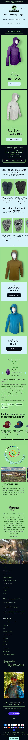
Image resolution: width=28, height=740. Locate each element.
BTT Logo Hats (6, 587)
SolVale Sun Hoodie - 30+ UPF (9, 580)
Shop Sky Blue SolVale (14, 348)
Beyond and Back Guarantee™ (9, 621)
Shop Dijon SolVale (14, 295)
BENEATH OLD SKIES (10, 484)
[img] (14, 362)
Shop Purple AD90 (14, 84)
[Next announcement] (25, 1)
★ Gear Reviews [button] (14, 738)
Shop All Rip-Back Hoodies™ (14, 31)
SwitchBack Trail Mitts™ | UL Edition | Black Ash (18, 235)
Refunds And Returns (7, 635)
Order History (6, 625)
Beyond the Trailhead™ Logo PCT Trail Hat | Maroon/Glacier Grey (6, 431)
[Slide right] (17, 245)
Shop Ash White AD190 (14, 139)
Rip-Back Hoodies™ (7, 570)
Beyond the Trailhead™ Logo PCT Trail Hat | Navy (18, 431)
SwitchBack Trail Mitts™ (8, 577)
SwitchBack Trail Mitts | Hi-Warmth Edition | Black (7, 198)
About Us (5, 644)
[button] (2, 8)
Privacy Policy (6, 648)
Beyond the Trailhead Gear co (12, 732)
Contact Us (5, 641)
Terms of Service (6, 651)
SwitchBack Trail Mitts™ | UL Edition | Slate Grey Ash (7, 235)
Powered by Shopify (20, 732)
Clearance (5, 590)
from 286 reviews (14, 363)
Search (4, 593)
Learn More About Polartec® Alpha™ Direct (14, 161)
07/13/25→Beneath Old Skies (9, 602)
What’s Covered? (13, 536)
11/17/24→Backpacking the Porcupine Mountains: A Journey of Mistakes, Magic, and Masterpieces (14, 611)
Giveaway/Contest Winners (9, 654)
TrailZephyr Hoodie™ (7, 583)
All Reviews (5, 638)
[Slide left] (10, 245)
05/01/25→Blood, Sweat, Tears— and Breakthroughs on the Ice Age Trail (11, 606)
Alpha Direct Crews (7, 574)
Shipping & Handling (7, 631)
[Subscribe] (23, 24)
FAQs (4, 628)
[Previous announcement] (2, 1)
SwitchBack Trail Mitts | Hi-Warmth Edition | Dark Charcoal (21, 198)
